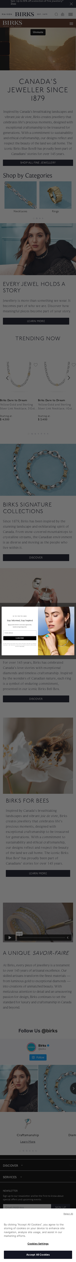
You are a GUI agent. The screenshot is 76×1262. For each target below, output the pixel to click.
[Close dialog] (73, 608)
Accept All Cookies (38, 1254)
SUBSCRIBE (20, 638)
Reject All (68, 1213)
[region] (38, 1235)
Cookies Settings (38, 1243)
